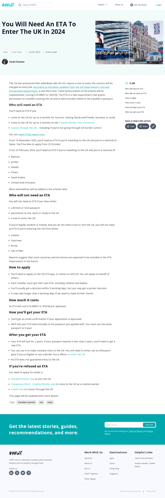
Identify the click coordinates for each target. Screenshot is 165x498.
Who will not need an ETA (135, 93)
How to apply (130, 98)
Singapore (114, 473)
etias (49, 402)
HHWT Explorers (91, 473)
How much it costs (133, 102)
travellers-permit (26, 402)
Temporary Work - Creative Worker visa (33, 384)
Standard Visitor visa (22, 378)
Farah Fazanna (16, 61)
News (5, 52)
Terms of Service (136, 431)
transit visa (17, 389)
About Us (88, 463)
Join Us (87, 468)
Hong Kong (114, 468)
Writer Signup (90, 479)
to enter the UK (76, 354)
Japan (112, 458)
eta (41, 402)
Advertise (88, 458)
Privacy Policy (151, 491)
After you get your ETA (134, 112)
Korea (112, 463)
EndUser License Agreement (130, 491)
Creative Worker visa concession (77, 122)
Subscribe (149, 424)
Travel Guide (16, 52)
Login (158, 4)
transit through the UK (24, 127)
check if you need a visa (31, 134)
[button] (102, 4)
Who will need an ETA (134, 88)
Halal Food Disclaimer (144, 458)
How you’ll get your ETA (135, 107)
